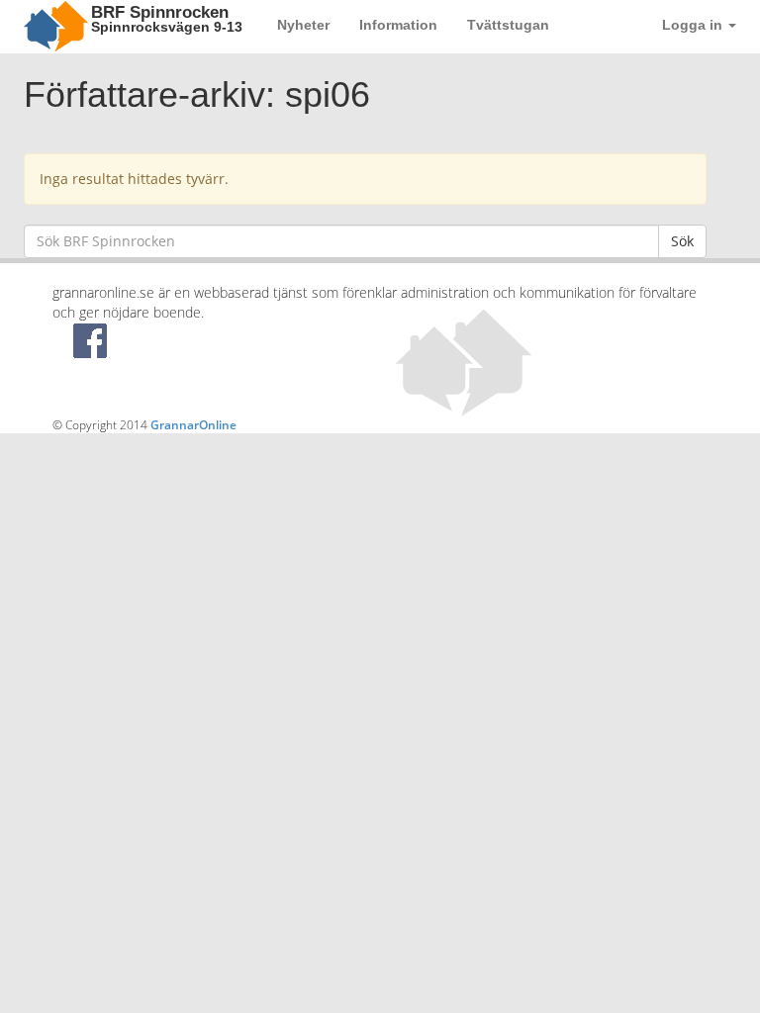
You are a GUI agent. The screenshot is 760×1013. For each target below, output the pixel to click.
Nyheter (303, 25)
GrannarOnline (193, 424)
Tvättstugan (508, 25)
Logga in (694, 25)
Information (398, 25)
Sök (682, 240)
